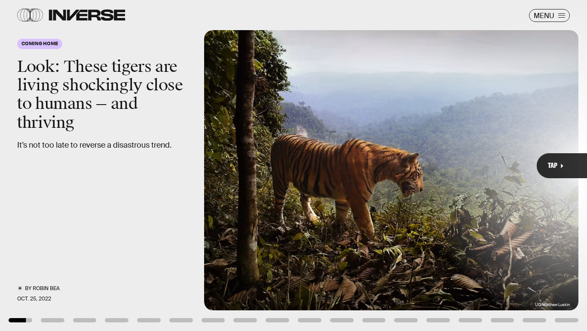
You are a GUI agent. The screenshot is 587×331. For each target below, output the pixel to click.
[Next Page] (390, 165)
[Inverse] (87, 15)
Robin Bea (46, 288)
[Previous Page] (97, 165)
